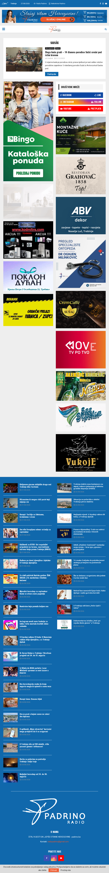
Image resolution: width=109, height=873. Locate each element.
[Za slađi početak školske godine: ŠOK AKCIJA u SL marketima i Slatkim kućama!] (10, 579)
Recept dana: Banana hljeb (31, 698)
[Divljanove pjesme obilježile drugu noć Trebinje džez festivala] (10, 488)
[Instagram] (54, 858)
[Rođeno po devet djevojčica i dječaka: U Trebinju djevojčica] (10, 564)
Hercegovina (50, 48)
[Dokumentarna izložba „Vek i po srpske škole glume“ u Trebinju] (64, 624)
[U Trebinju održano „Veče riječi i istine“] (64, 609)
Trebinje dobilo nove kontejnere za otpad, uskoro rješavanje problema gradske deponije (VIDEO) (88, 486)
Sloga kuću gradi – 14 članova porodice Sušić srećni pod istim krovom (73, 53)
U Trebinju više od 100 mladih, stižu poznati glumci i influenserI (34, 745)
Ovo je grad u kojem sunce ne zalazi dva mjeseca (34, 715)
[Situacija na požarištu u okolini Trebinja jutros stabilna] (64, 503)
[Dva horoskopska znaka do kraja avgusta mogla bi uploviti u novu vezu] (10, 687)
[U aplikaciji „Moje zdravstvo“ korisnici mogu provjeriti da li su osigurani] (10, 732)
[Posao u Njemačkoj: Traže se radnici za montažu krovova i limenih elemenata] (64, 533)
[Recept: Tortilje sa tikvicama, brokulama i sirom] (10, 518)
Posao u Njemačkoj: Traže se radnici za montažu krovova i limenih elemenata (89, 532)
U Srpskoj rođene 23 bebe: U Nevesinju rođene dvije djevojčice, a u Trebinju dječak (36, 639)
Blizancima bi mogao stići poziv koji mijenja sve (35, 500)
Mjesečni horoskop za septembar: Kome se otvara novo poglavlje (34, 592)
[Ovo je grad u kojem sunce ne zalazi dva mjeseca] (10, 717)
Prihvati (54, 870)
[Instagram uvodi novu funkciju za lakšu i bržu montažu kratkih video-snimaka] (10, 625)
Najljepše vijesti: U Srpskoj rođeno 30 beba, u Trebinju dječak (89, 515)
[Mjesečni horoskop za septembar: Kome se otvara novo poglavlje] (10, 595)
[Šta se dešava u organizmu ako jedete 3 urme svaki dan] (64, 579)
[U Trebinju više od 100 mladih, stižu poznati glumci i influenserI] (10, 747)
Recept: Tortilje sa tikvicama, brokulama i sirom (32, 515)
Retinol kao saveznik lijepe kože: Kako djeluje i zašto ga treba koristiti (89, 592)
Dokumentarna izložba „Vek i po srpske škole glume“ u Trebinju (87, 622)
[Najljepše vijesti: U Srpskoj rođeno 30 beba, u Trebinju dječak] (64, 518)
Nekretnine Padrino (58, 4)
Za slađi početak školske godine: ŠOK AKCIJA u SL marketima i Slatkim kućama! (35, 577)
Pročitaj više (66, 870)
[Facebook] (47, 858)
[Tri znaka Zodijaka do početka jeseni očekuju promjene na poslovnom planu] (64, 564)
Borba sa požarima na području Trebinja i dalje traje (33, 760)
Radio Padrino (41, 4)
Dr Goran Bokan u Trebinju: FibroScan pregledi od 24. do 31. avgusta (35, 654)
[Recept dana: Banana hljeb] (10, 702)
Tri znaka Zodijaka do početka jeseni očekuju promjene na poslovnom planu (89, 562)
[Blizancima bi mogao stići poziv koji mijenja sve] (10, 503)
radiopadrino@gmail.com (58, 842)
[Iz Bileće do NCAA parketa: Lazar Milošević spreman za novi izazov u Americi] (10, 671)
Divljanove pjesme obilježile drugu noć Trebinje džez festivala (35, 485)
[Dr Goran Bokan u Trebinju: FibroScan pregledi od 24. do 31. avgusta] (10, 656)
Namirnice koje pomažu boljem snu (34, 606)
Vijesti (58, 48)
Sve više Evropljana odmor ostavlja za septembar (35, 530)
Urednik (50, 58)
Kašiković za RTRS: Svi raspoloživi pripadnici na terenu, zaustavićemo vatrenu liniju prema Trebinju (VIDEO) (35, 547)
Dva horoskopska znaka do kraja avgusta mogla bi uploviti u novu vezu (35, 685)
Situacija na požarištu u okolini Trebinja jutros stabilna (86, 500)
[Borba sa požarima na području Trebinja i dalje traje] (10, 762)
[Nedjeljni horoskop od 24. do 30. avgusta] (10, 777)
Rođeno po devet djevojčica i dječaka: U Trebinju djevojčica (35, 561)
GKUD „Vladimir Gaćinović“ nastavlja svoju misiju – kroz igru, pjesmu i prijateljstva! (89, 547)
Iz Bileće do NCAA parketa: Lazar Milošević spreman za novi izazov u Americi (34, 670)
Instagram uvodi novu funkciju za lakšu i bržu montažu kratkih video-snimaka (34, 623)
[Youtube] (61, 858)
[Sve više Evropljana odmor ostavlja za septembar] (10, 533)
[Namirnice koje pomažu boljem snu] (10, 610)
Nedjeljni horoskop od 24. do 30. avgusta (33, 775)
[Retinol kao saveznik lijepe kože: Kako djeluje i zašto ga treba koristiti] (64, 594)
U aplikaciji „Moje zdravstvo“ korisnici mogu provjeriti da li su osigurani (35, 730)
